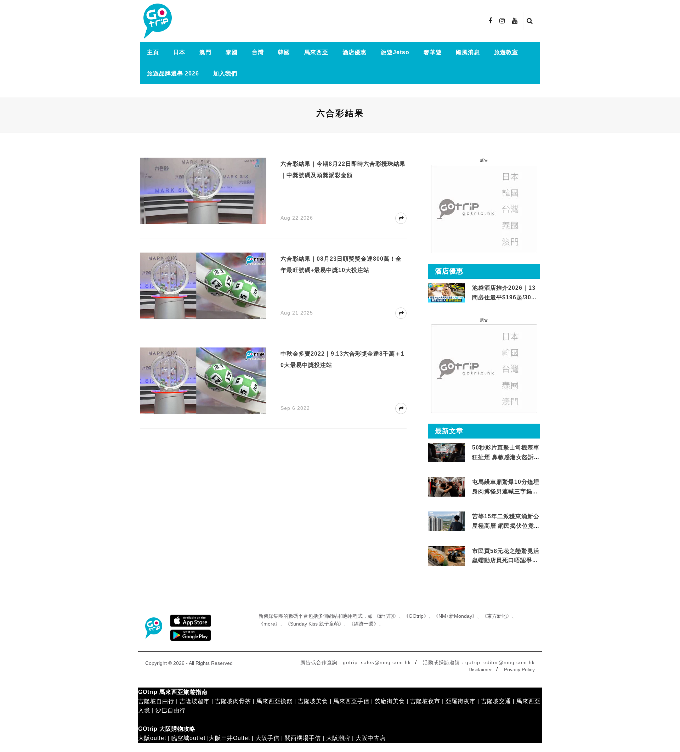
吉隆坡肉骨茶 (233, 701)
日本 (179, 52)
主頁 (153, 52)
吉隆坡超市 (195, 701)
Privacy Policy (519, 669)
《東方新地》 (497, 616)
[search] (530, 20)
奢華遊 (433, 52)
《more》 (269, 624)
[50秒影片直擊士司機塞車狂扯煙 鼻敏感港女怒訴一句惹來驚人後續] (446, 453)
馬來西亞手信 (351, 701)
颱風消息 (468, 52)
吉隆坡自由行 (156, 701)
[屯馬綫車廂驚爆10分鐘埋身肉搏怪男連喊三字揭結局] (446, 487)
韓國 (284, 52)
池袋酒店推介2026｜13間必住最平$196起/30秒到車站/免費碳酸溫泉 (504, 297)
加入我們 (225, 73)
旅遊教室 (506, 52)
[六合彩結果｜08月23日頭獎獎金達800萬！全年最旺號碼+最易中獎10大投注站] (203, 285)
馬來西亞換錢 (274, 701)
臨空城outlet (188, 738)
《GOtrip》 (416, 616)
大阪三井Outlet (229, 738)
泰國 (232, 52)
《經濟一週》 (364, 624)
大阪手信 (267, 738)
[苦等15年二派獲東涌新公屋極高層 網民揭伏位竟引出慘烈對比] (446, 522)
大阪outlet (152, 738)
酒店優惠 (354, 52)
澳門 (205, 52)
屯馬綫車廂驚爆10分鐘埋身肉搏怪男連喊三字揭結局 (505, 491)
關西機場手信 (303, 738)
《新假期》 (386, 616)
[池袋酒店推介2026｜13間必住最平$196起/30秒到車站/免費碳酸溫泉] (446, 292)
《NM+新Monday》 (455, 616)
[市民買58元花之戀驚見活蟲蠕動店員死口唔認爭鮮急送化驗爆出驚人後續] (446, 556)
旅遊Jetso (395, 52)
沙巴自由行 (170, 710)
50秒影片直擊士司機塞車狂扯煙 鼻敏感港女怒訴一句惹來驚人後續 (505, 457)
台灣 (258, 52)
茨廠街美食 (390, 701)
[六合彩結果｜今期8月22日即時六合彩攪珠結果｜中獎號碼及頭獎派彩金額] (203, 190)
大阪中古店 (371, 738)
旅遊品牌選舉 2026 (173, 73)
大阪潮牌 (338, 738)
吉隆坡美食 (313, 701)
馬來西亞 (316, 52)
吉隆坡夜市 (425, 701)
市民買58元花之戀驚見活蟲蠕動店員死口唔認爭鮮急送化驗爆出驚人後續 (505, 560)
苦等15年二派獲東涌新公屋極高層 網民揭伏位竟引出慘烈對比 (505, 525)
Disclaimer (480, 669)
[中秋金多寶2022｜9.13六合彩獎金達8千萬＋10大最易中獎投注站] (203, 380)
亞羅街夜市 (461, 701)
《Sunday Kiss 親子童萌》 (314, 624)
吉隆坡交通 (496, 701)
